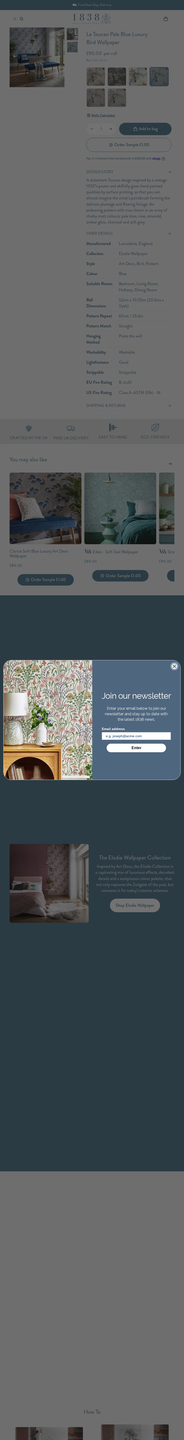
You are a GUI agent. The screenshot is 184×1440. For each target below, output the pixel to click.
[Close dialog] (174, 666)
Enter (136, 748)
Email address (113, 729)
